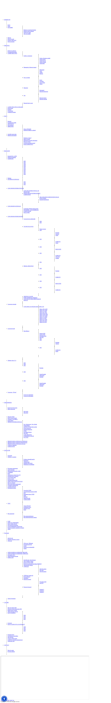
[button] (4, 698)
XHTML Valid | (9, 700)
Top (13, 700)
